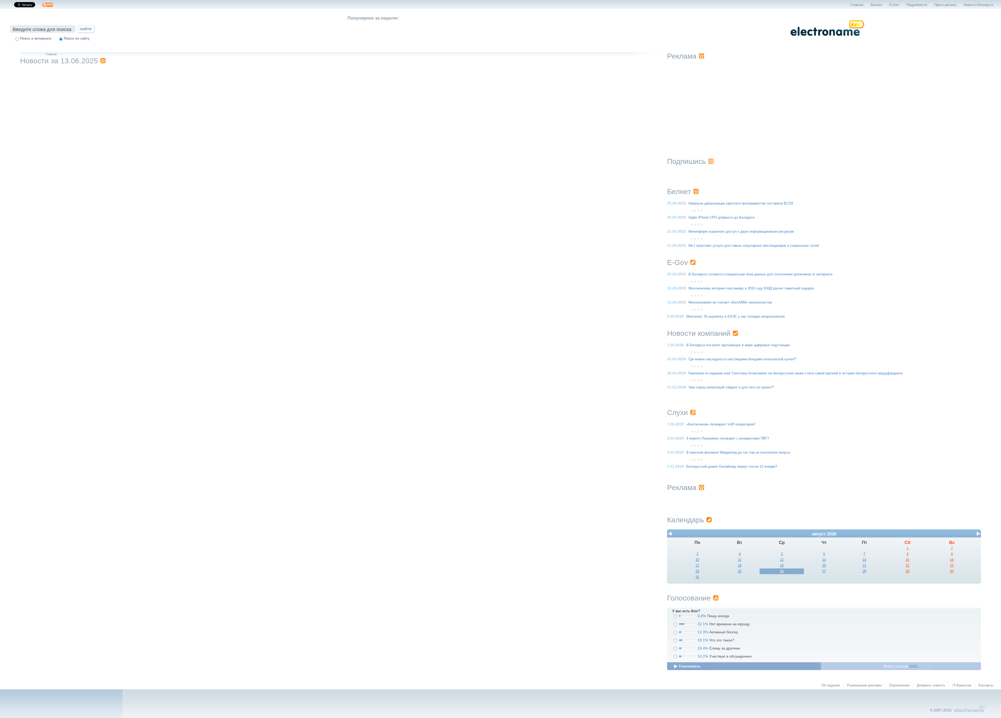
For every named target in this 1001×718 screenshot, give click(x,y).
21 (864, 565)
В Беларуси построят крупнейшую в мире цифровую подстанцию (738, 345)
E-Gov (894, 5)
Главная (857, 5)
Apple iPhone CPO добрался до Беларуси (721, 217)
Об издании (830, 685)
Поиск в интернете (35, 38)
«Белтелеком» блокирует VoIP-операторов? (720, 424)
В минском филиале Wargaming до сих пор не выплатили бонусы (738, 452)
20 (824, 565)
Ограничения (899, 685)
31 (697, 577)
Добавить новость (931, 685)
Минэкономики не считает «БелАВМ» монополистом (730, 302)
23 (952, 565)
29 (907, 571)
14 (864, 560)
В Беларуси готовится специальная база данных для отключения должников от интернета (760, 274)
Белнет (876, 5)
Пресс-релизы (945, 5)
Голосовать (690, 666)
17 (697, 565)
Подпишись (686, 161)
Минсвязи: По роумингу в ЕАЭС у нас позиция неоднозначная (735, 316)
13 (824, 560)
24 (697, 571)
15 (907, 560)
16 (952, 560)
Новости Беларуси (978, 5)
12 (782, 560)
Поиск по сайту (76, 38)
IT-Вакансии (962, 685)
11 (739, 560)
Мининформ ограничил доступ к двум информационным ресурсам (741, 231)
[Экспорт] (47, 6)
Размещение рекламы (864, 685)
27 (824, 571)
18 (739, 565)
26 (782, 571)
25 (739, 571)
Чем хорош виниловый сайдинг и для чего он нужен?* (731, 387)
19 (782, 565)
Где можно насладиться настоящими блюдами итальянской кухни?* (742, 359)
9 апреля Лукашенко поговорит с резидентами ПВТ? (727, 438)
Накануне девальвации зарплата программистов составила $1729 (740, 203)
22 (907, 565)
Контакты (986, 685)
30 (952, 571)
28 (864, 571)
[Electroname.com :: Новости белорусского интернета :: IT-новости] (827, 39)
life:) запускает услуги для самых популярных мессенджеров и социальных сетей (753, 245)
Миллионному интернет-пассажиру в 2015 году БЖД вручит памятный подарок (751, 288)
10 (697, 560)
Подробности (916, 5)
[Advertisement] (824, 102)
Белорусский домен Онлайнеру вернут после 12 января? (731, 466)
